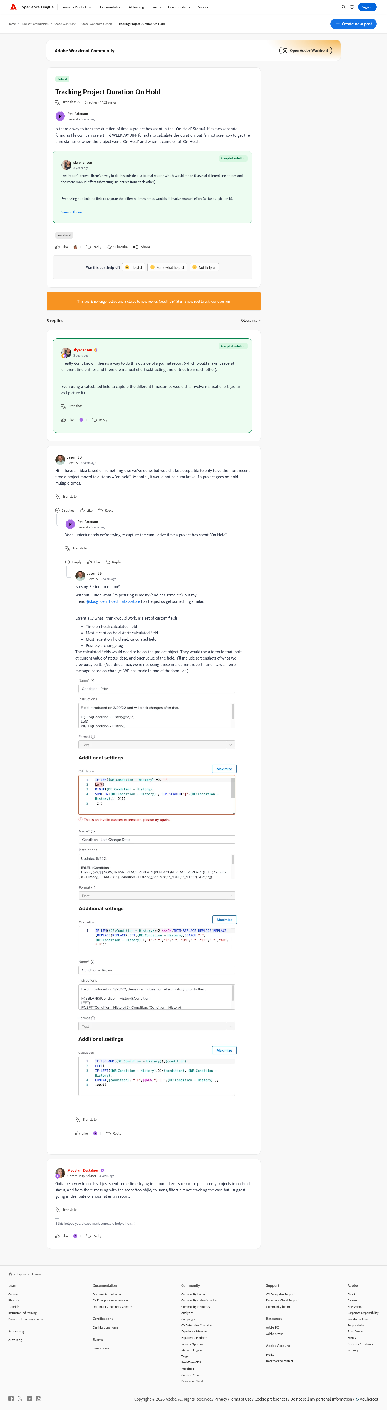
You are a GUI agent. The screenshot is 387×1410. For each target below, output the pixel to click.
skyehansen (82, 162)
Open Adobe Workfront (309, 50)
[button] (353, 24)
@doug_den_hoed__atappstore (113, 601)
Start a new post (188, 301)
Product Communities (35, 24)
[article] (152, 385)
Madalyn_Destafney (83, 1170)
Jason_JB (74, 457)
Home (12, 24)
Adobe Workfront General (97, 24)
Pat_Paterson (77, 113)
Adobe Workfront (65, 24)
